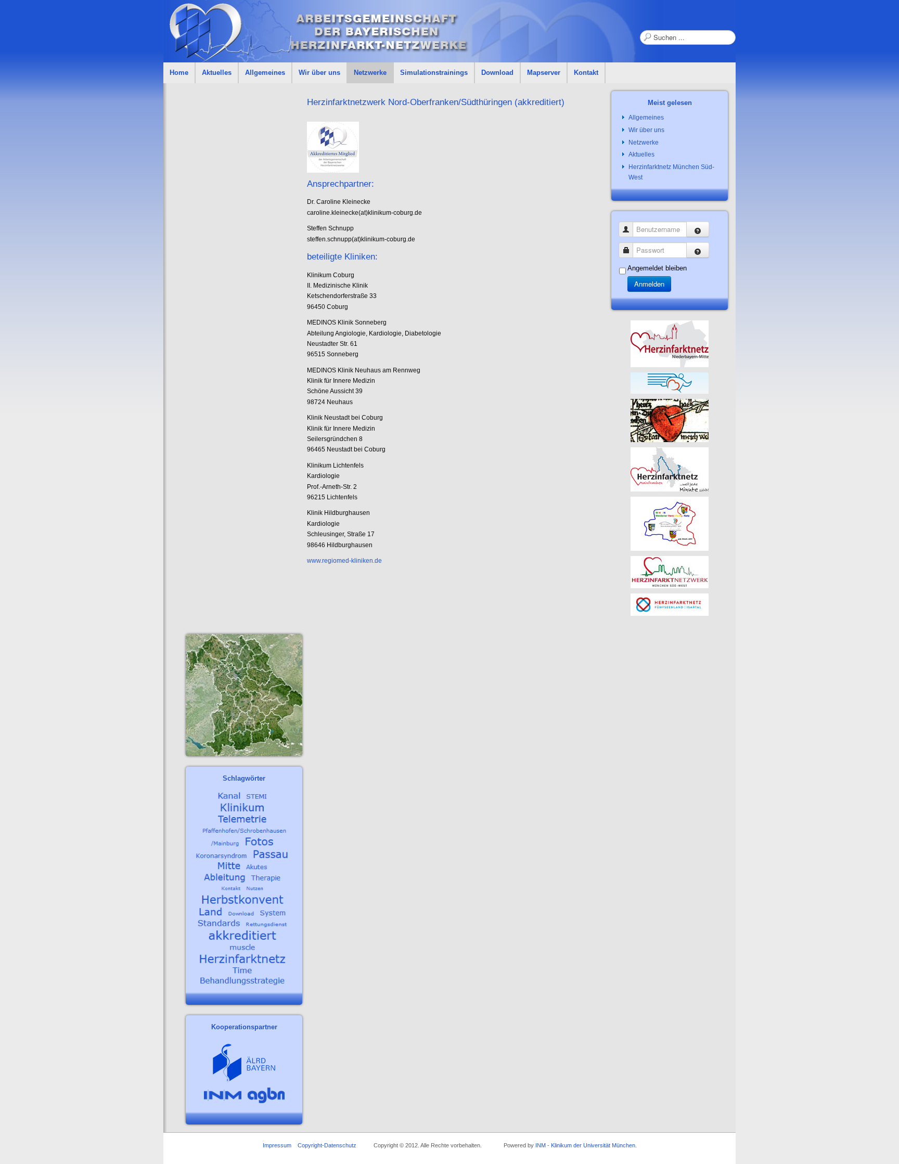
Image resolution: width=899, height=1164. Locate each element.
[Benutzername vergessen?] (697, 229)
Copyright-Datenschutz (327, 1145)
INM (540, 1145)
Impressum (277, 1145)
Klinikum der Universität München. (594, 1145)
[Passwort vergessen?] (697, 250)
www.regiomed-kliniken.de (344, 560)
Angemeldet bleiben (657, 268)
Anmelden (649, 284)
